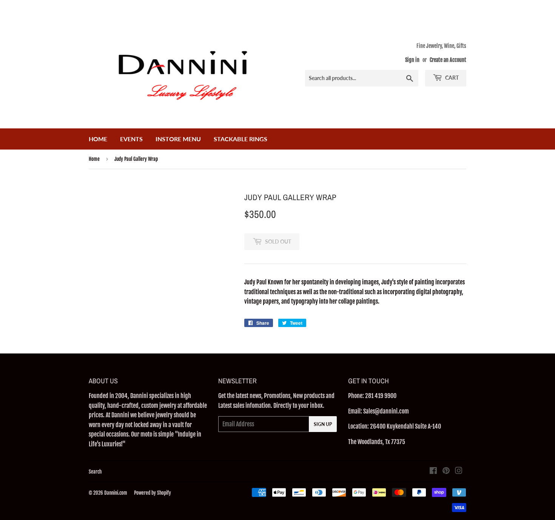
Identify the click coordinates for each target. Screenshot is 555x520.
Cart (451, 77)
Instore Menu (178, 138)
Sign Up (323, 424)
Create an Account (448, 60)
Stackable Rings (240, 138)
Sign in (412, 60)
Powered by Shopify (152, 493)
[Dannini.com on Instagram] (458, 471)
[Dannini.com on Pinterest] (446, 471)
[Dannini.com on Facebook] (433, 471)
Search (95, 472)
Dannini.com (115, 493)
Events (131, 138)
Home (98, 138)
